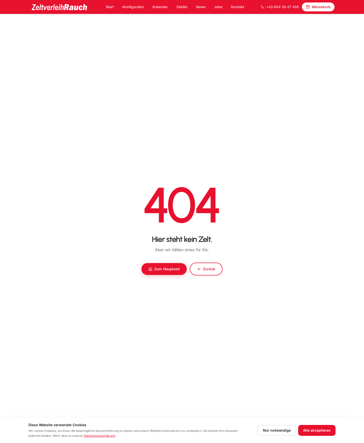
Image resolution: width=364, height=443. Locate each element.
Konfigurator (133, 7)
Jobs (218, 7)
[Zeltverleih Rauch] (59, 7)
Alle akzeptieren (317, 430)
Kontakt (237, 7)
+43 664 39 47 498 (282, 7)
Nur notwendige (277, 430)
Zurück (209, 269)
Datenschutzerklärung (99, 436)
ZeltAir (182, 7)
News (201, 7)
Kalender (160, 7)
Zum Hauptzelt (167, 269)
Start (110, 7)
